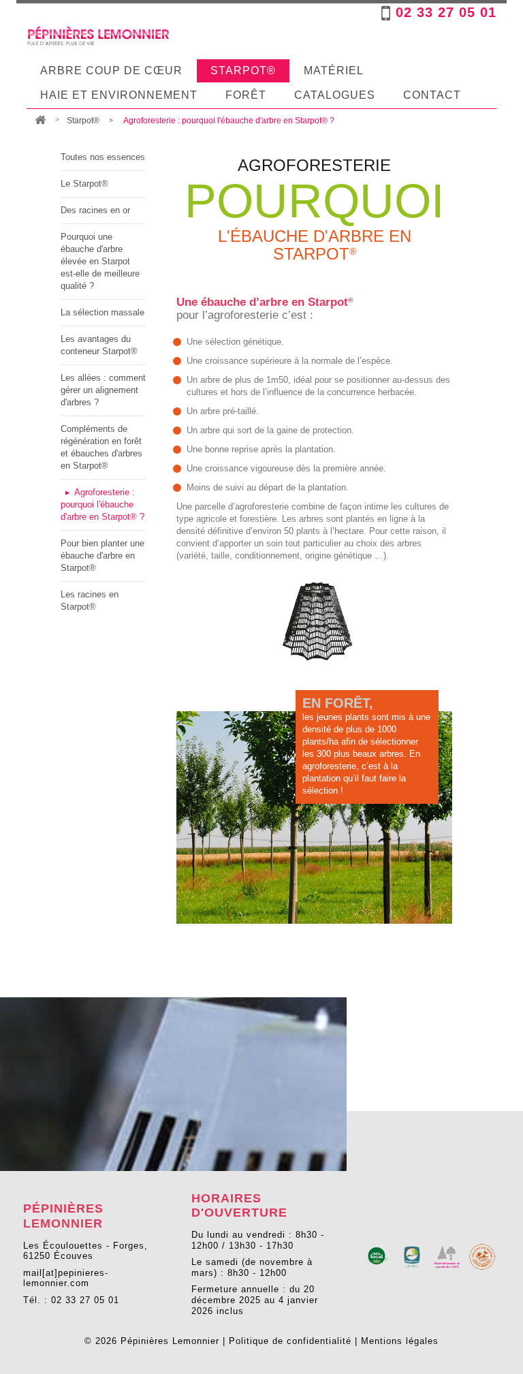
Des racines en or (95, 210)
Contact (432, 95)
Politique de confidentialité (290, 1341)
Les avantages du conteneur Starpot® (99, 345)
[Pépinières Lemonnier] (98, 36)
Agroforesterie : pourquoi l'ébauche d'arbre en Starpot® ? (102, 504)
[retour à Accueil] (40, 120)
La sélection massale (102, 312)
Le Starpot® (84, 183)
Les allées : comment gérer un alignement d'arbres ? (103, 390)
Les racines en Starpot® (89, 600)
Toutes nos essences (103, 157)
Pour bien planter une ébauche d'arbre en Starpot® (102, 555)
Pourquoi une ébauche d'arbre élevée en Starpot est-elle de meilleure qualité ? (100, 261)
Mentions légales (400, 1341)
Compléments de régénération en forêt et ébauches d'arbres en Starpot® (101, 447)
